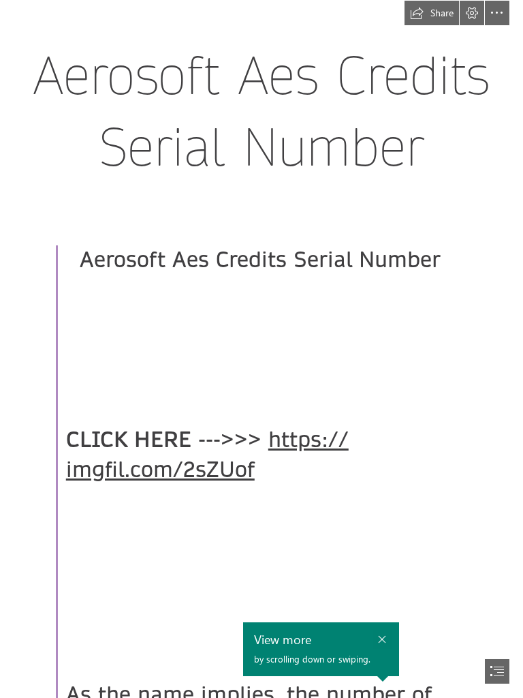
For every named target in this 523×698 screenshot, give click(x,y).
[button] (432, 13)
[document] (261, 349)
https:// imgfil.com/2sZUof (207, 455)
